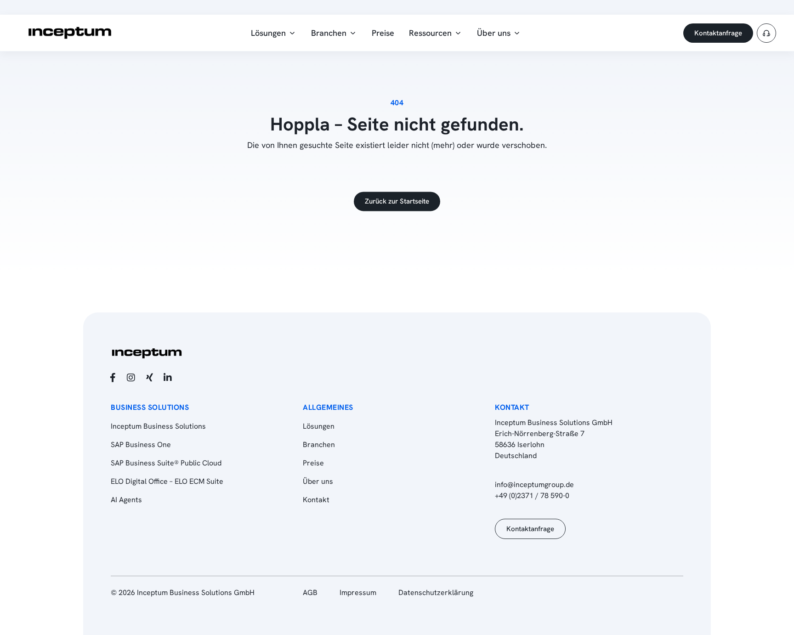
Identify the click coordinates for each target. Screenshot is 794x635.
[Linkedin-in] (168, 378)
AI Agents (126, 500)
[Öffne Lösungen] (292, 33)
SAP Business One (141, 444)
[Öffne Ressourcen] (458, 33)
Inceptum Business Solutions (158, 426)
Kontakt (316, 500)
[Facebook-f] (112, 378)
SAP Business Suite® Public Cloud (166, 463)
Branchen (319, 444)
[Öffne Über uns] (517, 33)
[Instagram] (131, 378)
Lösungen (319, 426)
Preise (313, 463)
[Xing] (149, 378)
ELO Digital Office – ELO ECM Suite (167, 481)
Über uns (318, 481)
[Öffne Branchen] (353, 33)
